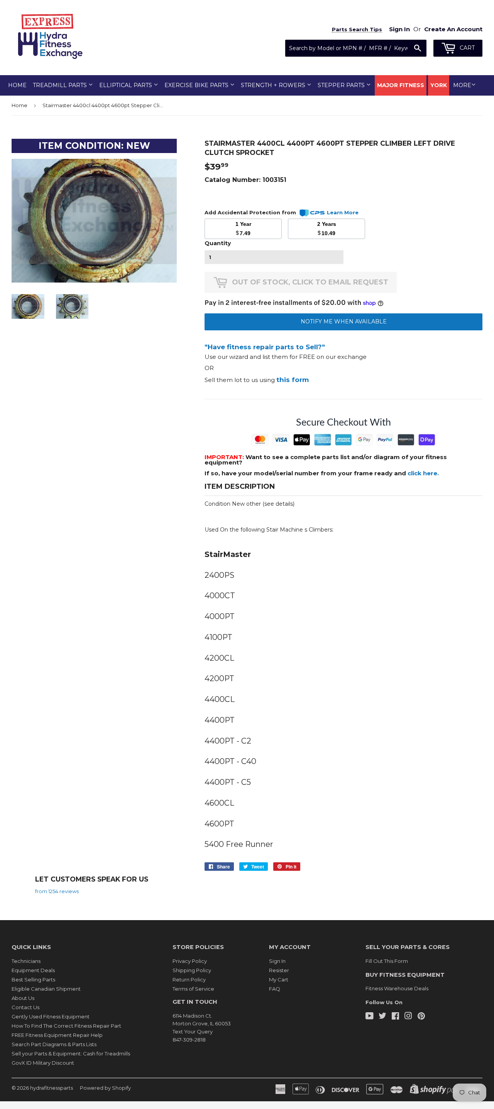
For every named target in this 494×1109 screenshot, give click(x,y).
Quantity (218, 243)
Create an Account (453, 29)
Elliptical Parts (126, 85)
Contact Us (25, 1007)
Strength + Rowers (274, 85)
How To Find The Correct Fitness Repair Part (66, 1026)
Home (17, 85)
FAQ (274, 989)
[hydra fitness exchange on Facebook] (395, 1017)
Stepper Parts (342, 85)
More (462, 85)
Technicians (26, 961)
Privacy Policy (190, 961)
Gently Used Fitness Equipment (51, 1016)
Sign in (399, 29)
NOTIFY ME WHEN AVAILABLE (344, 321)
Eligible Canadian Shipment (46, 989)
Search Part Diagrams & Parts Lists (54, 1044)
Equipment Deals (33, 970)
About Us (23, 998)
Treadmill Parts (60, 85)
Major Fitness (400, 85)
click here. (423, 473)
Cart (466, 47)
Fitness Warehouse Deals (396, 988)
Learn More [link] (343, 212)
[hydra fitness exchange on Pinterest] (421, 1017)
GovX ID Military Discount (43, 1063)
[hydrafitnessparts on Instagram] (408, 1017)
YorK (438, 85)
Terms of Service (193, 989)
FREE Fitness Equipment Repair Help (57, 1035)
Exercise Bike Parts (197, 85)
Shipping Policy (192, 970)
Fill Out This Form (386, 961)
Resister (279, 970)
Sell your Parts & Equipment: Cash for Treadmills (71, 1053)
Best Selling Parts (33, 979)
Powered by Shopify (105, 1088)
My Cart (278, 979)
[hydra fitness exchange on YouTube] (369, 1017)
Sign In (277, 961)
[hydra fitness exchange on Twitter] (382, 1017)
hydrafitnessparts (51, 1088)
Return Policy (189, 979)
